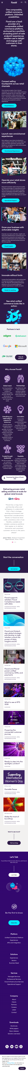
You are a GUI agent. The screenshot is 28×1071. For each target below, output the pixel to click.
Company (14, 999)
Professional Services (14, 983)
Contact (14, 1016)
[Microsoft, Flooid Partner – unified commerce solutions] (21, 345)
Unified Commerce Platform (14, 941)
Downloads (14, 1026)
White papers (14, 1032)
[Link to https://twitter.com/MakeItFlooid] (7, 1050)
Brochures (14, 1030)
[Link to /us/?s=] (25, 2)
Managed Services (14, 980)
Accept (22, 1068)
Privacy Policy (11, 1063)
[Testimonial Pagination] (12, 545)
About (14, 1003)
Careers (14, 1011)
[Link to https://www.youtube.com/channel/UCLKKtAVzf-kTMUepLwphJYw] (16, 1050)
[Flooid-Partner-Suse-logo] (7, 355)
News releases (14, 1035)
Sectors (14, 964)
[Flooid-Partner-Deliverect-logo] (21, 335)
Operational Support (14, 988)
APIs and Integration (14, 946)
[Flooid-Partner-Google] (7, 345)
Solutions (14, 958)
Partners (14, 1008)
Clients (14, 1006)
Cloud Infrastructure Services (14, 985)
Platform (14, 938)
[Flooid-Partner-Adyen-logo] (7, 335)
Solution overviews (14, 1037)
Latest (14, 1013)
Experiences (14, 944)
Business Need (14, 967)
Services (14, 976)
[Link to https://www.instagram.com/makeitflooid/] (21, 1050)
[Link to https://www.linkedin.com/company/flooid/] (11, 1050)
